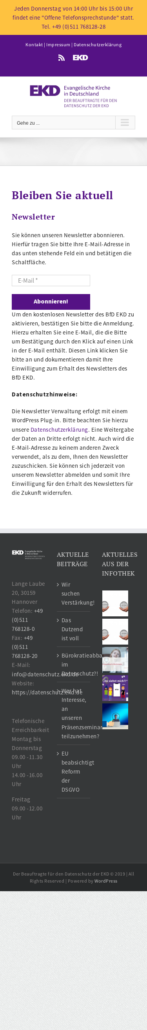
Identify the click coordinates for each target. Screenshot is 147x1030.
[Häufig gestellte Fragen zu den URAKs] (115, 603)
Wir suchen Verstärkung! (74, 593)
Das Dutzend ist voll (72, 629)
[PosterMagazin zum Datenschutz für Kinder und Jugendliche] (115, 688)
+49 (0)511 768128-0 (27, 619)
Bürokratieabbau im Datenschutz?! (74, 664)
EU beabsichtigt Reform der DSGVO (74, 771)
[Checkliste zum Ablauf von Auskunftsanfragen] (115, 716)
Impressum (58, 44)
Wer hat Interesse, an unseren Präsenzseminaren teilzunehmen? (74, 713)
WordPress (106, 881)
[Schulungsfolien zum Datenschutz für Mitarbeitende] (115, 660)
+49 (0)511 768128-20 (25, 646)
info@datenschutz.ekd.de (45, 674)
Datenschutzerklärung (98, 44)
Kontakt (34, 44)
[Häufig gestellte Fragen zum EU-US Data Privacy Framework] (115, 632)
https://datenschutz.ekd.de (47, 692)
